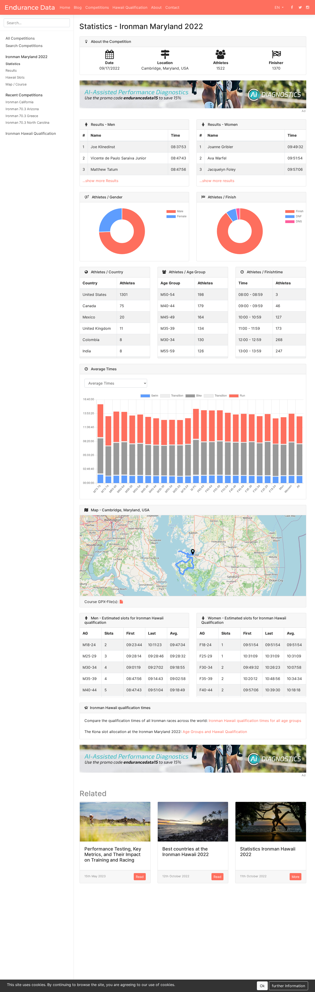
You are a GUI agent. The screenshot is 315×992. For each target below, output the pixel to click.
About (156, 7)
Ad (304, 111)
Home (65, 7)
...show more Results (100, 180)
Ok (262, 985)
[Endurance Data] (30, 7)
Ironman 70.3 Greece (22, 116)
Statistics (13, 64)
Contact (172, 7)
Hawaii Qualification (130, 7)
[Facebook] (292, 7)
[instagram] (307, 7)
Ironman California (19, 102)
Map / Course (16, 84)
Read (140, 877)
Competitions (97, 7)
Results (11, 71)
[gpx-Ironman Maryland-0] (121, 601)
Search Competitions (24, 45)
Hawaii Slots (15, 77)
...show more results (216, 180)
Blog (78, 7)
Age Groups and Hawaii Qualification (215, 731)
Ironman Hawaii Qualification (31, 133)
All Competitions (20, 38)
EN (278, 7)
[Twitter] (300, 7)
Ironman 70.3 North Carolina (27, 122)
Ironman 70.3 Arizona (22, 109)
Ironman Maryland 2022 (27, 56)
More (295, 877)
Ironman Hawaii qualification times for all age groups (255, 720)
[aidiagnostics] (193, 94)
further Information (288, 985)
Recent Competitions (24, 95)
